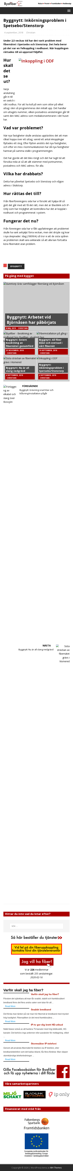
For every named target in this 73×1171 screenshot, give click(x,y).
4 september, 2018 (13, 32)
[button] (68, 10)
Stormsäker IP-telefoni (44, 1043)
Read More (10, 1006)
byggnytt (16, 266)
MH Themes (56, 1167)
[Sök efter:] (36, 926)
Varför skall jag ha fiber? (45, 994)
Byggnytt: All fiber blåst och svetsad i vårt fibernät (50, 342)
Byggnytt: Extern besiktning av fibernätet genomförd (19, 342)
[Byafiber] (36, 5)
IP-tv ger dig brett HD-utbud (47, 1024)
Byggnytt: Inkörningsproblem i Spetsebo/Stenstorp (51, 367)
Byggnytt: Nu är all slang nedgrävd (17, 369)
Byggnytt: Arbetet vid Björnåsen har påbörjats (31, 319)
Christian (30, 32)
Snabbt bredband (41, 1009)
